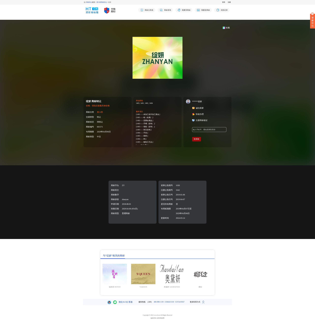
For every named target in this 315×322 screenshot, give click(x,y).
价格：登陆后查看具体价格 (98, 106)
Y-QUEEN (143, 287)
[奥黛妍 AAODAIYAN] (172, 284)
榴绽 (200, 287)
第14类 (100, 112)
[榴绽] (200, 284)
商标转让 (89, 2)
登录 (223, 2)
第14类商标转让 (102, 2)
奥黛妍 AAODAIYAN (172, 287)
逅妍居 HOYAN (114, 287)
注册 (229, 2)
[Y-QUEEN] (143, 284)
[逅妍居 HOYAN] (114, 284)
